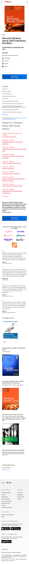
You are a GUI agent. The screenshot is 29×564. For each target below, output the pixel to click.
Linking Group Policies (8, 168)
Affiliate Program (5, 503)
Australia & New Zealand (7, 514)
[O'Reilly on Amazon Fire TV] (6, 542)
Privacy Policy (20, 497)
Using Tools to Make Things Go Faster (11, 163)
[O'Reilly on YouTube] (10, 482)
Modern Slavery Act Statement (8, 560)
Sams (6, 66)
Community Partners (6, 501)
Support (19, 490)
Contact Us (20, 492)
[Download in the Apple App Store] (5, 529)
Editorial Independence (21, 559)
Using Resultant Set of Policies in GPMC (12, 186)
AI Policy (19, 499)
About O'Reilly (5, 490)
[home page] (8, 1)
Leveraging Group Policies (9, 137)
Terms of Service (4, 559)
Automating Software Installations (11, 173)
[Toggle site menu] (1, 1)
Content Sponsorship (6, 507)
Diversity (3, 505)
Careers (3, 494)
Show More (5, 114)
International (5, 512)
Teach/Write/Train (6, 492)
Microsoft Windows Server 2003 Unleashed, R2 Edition (14, 118)
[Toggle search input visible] (27, 1)
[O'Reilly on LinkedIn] (7, 482)
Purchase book (6, 469)
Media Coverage (5, 499)
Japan (3, 516)
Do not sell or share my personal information (11, 552)
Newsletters (20, 494)
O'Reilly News (4, 497)
